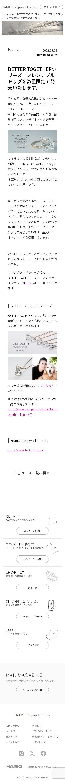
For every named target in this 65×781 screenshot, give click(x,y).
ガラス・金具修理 (32, 530)
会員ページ (11, 736)
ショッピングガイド (32, 616)
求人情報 (10, 731)
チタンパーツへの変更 (32, 559)
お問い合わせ (12, 725)
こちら (29, 283)
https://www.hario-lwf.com (25, 450)
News (13, 14)
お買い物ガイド (40, 742)
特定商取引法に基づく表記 (45, 736)
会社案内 (36, 725)
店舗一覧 (32, 587)
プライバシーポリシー (43, 731)
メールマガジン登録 (32, 689)
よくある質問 (32, 645)
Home (5, 14)
